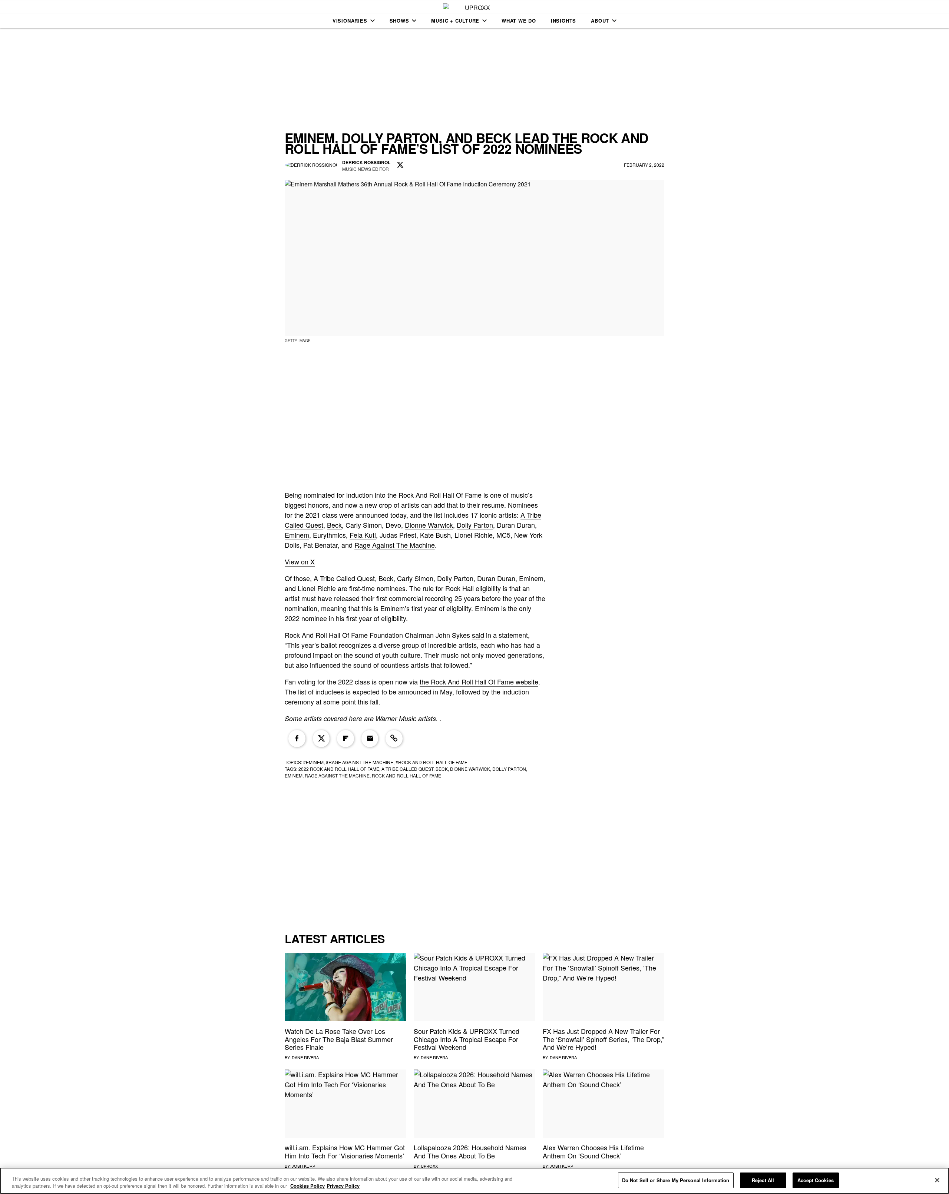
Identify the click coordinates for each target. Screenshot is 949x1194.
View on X (300, 561)
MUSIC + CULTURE (455, 20)
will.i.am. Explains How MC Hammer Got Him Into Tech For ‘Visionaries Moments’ (345, 1151)
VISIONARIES (350, 20)
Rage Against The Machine (394, 545)
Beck (334, 525)
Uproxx (429, 1166)
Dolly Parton (475, 525)
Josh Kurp (303, 1166)
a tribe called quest (407, 769)
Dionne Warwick (429, 525)
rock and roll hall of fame (406, 775)
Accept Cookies (815, 1180)
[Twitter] (321, 738)
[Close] (937, 1180)
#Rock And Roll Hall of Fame (431, 762)
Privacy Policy (343, 1186)
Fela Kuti (363, 535)
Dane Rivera (305, 1057)
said (478, 635)
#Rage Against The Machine (359, 762)
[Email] (369, 738)
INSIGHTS (563, 20)
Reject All (763, 1180)
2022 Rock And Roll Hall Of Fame (338, 769)
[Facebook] (296, 738)
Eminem (297, 535)
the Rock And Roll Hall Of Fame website (479, 681)
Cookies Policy (307, 1186)
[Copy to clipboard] (394, 738)
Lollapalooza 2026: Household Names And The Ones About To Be (470, 1151)
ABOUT (600, 20)
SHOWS (399, 20)
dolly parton (509, 769)
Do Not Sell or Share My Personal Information (676, 1180)
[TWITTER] (400, 165)
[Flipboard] (345, 738)
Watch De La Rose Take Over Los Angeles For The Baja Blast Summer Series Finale (339, 1039)
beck (442, 769)
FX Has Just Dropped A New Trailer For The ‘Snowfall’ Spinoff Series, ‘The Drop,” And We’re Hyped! (603, 1039)
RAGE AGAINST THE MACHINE (337, 775)
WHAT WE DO (519, 20)
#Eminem (313, 762)
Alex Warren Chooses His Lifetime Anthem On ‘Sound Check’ (593, 1151)
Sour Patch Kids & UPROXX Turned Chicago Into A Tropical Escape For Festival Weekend (466, 1039)
